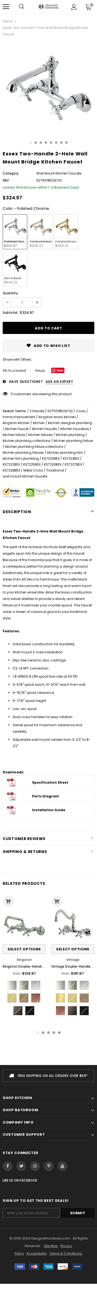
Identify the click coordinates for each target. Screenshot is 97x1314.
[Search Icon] (21, 6)
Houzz (40, 370)
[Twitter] (21, 1166)
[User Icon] (74, 7)
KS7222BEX (11, 464)
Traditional (55, 470)
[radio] (15, 231)
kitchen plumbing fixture (73, 440)
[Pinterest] (49, 1166)
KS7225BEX (32, 464)
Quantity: (11, 293)
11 (12, 394)
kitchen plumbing (70, 434)
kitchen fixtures (40, 434)
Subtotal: (10, 312)
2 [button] (35, 142)
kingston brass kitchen (57, 417)
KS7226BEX (52, 464)
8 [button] (66, 142)
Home (7, 21)
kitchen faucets (44, 428)
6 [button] (56, 142)
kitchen (39, 423)
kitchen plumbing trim (65, 452)
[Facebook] (7, 1166)
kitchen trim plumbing (21, 458)
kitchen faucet (17, 428)
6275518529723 (60, 411)
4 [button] (46, 142)
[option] (48, 87)
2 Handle (37, 411)
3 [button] (41, 142)
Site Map (51, 1246)
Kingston (24, 959)
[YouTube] (62, 1166)
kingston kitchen (16, 423)
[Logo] (48, 6)
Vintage (72, 959)
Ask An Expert (59, 381)
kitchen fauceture (74, 428)
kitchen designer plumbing (70, 423)
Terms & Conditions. (66, 1253)
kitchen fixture (14, 434)
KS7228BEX (11, 470)
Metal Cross (33, 470)
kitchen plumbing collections (26, 440)
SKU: (6, 180)
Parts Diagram (45, 796)
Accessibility (36, 1253)
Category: (11, 173)
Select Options (24, 949)
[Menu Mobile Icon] (6, 7)
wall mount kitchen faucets (25, 476)
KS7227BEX (73, 464)
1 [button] (30, 142)
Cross (81, 411)
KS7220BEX (51, 458)
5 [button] (51, 142)
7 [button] (61, 142)
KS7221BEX (71, 458)
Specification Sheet (50, 782)
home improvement (19, 417)
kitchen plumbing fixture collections (34, 446)
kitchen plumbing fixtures (23, 452)
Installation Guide (48, 810)
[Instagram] (35, 1166)
